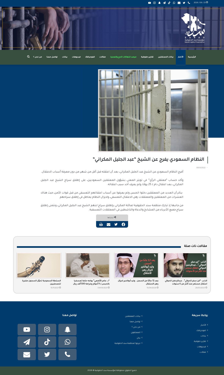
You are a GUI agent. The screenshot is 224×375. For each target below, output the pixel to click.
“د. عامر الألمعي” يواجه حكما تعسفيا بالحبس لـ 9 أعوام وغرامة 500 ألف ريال (91, 282)
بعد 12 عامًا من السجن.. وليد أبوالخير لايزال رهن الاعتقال (138, 282)
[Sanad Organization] (112, 28)
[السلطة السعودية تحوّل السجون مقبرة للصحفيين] (39, 265)
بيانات (64, 57)
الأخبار (180, 57)
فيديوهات (76, 57)
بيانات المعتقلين (165, 57)
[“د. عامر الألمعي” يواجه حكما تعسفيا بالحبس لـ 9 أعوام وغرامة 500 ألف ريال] (88, 265)
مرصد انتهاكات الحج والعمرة (123, 57)
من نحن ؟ (37, 57)
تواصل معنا (52, 57)
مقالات (102, 57)
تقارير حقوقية (147, 57)
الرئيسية (192, 57)
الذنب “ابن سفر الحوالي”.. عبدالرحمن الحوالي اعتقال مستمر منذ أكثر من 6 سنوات (186, 282)
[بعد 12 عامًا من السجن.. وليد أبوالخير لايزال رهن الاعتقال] (136, 265)
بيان (138, 338)
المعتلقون (135, 333)
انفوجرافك (90, 57)
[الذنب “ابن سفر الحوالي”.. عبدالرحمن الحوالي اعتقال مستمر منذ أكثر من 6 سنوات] (185, 265)
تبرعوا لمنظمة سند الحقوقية (127, 343)
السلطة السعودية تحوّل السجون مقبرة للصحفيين (41, 282)
